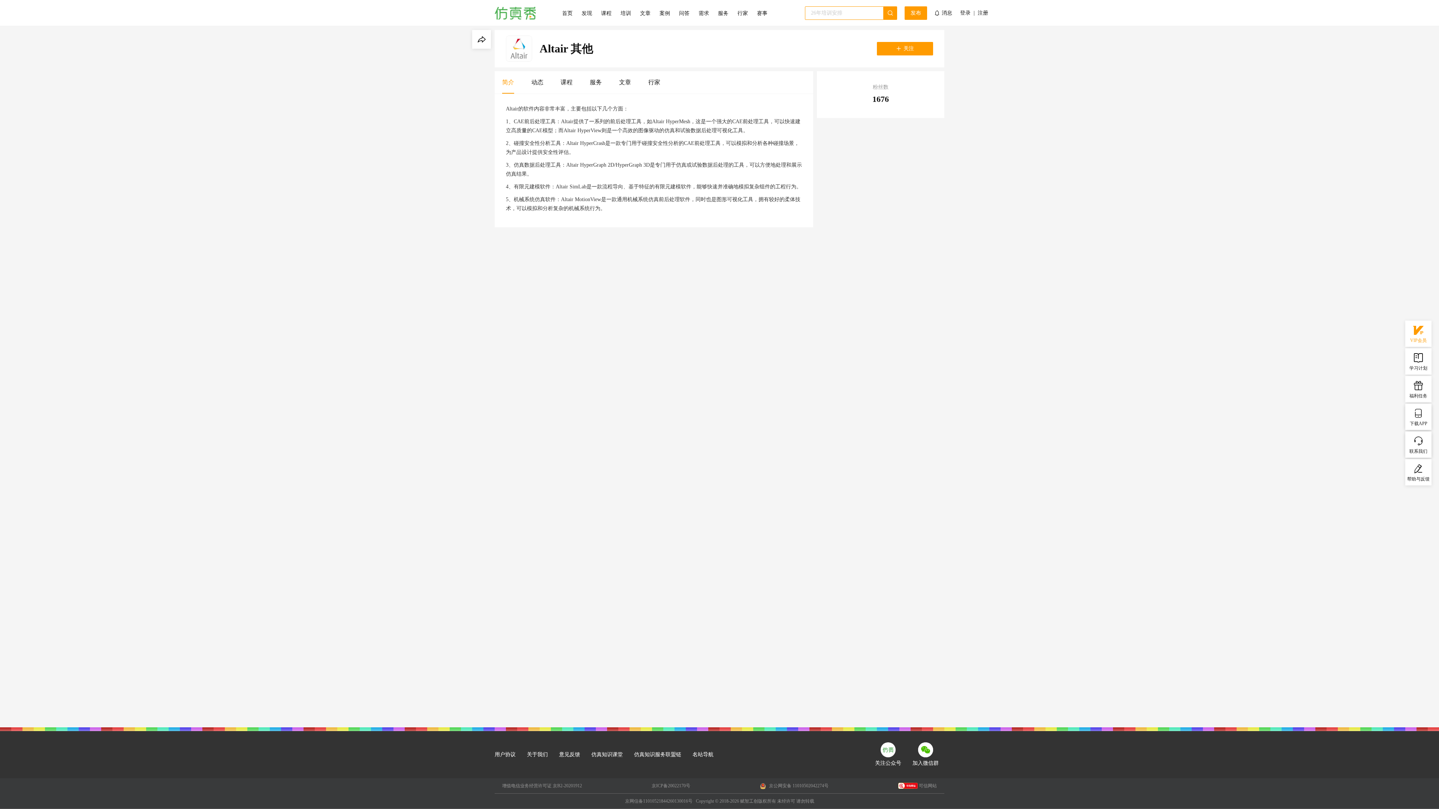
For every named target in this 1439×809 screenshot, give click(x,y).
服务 (723, 13)
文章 (645, 13)
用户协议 (505, 754)
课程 (606, 13)
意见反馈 (569, 754)
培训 (626, 13)
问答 (684, 13)
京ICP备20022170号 (671, 785)
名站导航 (703, 754)
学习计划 (1418, 368)
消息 (947, 13)
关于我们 (537, 754)
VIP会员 (1418, 340)
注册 (983, 13)
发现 (587, 13)
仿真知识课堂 (607, 754)
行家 (742, 13)
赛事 (762, 13)
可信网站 (928, 785)
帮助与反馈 (1418, 479)
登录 (965, 13)
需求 (704, 13)
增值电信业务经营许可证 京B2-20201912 (542, 785)
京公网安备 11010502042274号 (798, 785)
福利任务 (1418, 396)
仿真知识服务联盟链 (657, 754)
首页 (567, 13)
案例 (665, 13)
